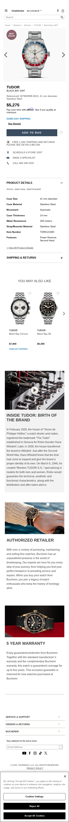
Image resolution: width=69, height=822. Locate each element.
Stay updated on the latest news (22, 741)
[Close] (65, 776)
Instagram (35, 753)
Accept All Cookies (34, 815)
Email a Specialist (24, 157)
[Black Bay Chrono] (20, 322)
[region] (34, 797)
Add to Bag (32, 132)
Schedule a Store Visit (27, 152)
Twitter (46, 753)
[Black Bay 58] (48, 318)
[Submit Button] (60, 747)
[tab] (35, 181)
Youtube (24, 753)
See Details (14, 123)
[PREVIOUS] (5, 54)
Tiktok (40, 753)
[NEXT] (63, 54)
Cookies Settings (34, 796)
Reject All (34, 806)
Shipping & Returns (21, 257)
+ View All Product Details (20, 247)
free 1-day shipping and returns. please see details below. (31, 143)
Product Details (19, 182)
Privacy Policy (35, 768)
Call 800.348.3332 (23, 163)
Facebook (29, 753)
